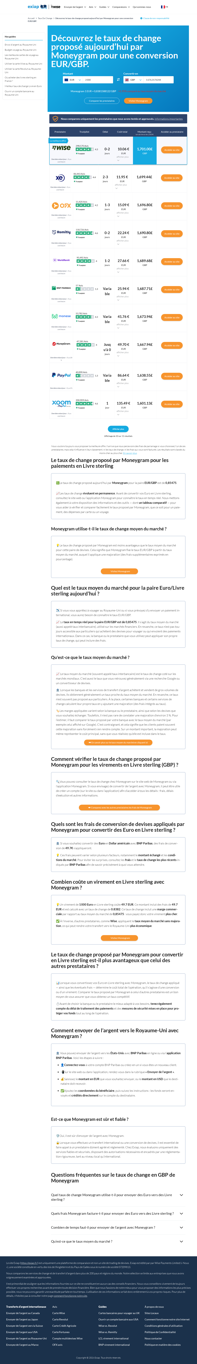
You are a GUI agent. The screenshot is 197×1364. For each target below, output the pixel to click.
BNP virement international (114, 1344)
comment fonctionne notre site (70, 1295)
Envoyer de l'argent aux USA (21, 1332)
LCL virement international (113, 1338)
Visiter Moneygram (138, 100)
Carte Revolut (60, 1319)
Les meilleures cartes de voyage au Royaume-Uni (22, 57)
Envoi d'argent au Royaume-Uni (20, 44)
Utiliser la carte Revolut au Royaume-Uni (23, 70)
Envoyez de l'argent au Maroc (22, 1344)
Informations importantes (169, 118)
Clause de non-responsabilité (156, 18)
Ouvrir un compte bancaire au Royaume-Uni (19, 93)
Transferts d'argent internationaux (26, 1306)
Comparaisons (119, 6)
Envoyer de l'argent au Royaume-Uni (26, 1338)
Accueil (31, 18)
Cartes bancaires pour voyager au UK (119, 1313)
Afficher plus (118, 429)
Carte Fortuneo (61, 1332)
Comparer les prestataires (102, 100)
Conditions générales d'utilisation (164, 1325)
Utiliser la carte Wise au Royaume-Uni (23, 63)
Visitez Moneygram (119, 571)
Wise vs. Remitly (107, 1332)
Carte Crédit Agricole (64, 1325)
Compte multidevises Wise (67, 1338)
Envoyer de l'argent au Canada (23, 1313)
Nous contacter (153, 1338)
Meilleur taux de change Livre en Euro (23, 86)
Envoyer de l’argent (73, 6)
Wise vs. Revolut (107, 1325)
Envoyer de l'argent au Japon (22, 1319)
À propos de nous (154, 1306)
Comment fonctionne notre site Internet (167, 1319)
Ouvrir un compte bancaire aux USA (118, 1319)
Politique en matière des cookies (163, 1344)
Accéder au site (171, 149)
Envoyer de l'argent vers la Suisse (24, 1325)
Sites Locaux (152, 1313)
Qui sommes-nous (142, 6)
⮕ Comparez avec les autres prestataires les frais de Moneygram (119, 807)
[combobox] (73, 79)
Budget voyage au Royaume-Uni (20, 49)
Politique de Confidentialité (160, 1332)
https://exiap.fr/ (29, 1263)
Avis (91, 6)
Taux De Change (45, 18)
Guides (102, 6)
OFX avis (57, 1344)
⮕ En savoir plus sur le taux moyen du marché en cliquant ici (118, 742)
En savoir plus (130, 453)
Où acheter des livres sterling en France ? (20, 79)
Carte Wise (58, 1313)
